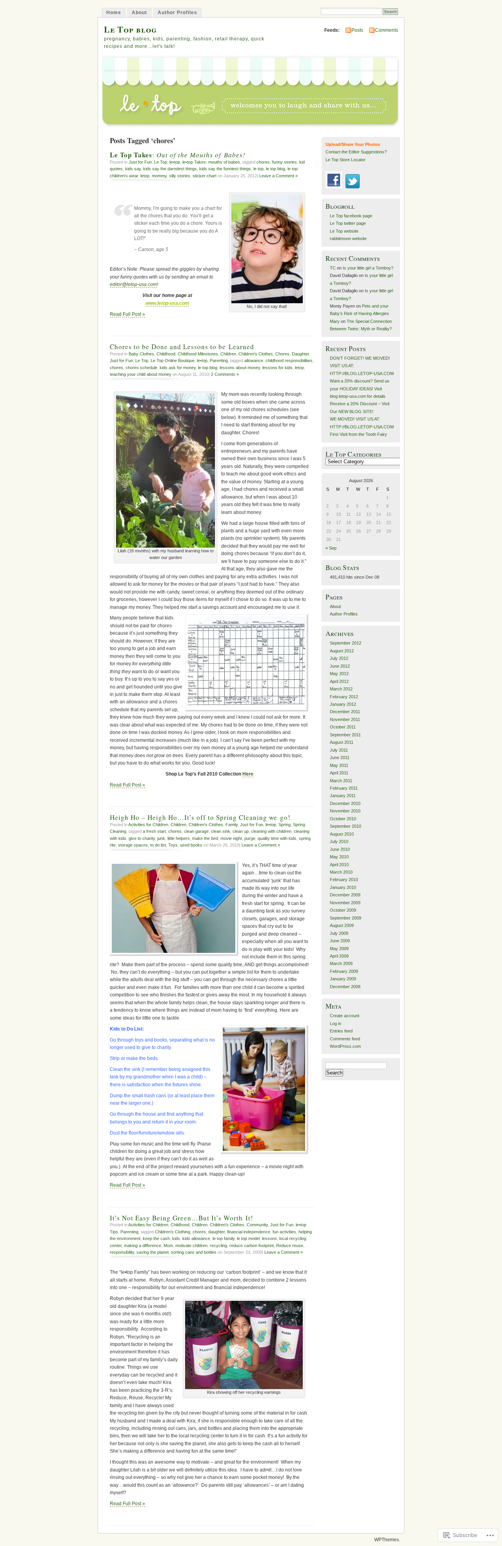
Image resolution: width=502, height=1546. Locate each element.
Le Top (160, 162)
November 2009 (345, 902)
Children (228, 353)
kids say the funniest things (225, 168)
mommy (159, 175)
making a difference (142, 1245)
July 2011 (339, 750)
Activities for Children (148, 824)
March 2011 (341, 780)
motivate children (191, 1245)
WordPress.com (345, 1046)
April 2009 (339, 956)
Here (247, 774)
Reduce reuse (289, 1245)
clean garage (196, 831)
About (139, 12)
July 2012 (339, 658)
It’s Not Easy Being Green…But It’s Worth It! (181, 1217)
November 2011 (345, 719)
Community (257, 1224)
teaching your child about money (140, 374)
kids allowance (196, 1238)
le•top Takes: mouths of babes (211, 162)
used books (191, 845)
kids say (133, 168)
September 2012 (345, 643)
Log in (335, 1023)
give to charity (142, 838)
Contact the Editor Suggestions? (356, 151)
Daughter (300, 353)
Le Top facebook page (351, 215)
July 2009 (339, 933)
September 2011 (345, 734)
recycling (218, 1245)
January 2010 (343, 887)
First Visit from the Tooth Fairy (358, 434)
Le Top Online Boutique (173, 360)
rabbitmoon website (348, 238)
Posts (357, 30)
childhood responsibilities (289, 360)
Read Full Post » (127, 314)
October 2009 (343, 910)
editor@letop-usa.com (133, 284)
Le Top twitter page (348, 223)
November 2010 (345, 811)
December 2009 (345, 894)
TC (333, 268)
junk (161, 838)
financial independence (248, 1231)
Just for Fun (140, 162)
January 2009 (343, 978)
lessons (269, 1238)
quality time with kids (277, 838)
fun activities (284, 1231)
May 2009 (339, 948)
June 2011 (339, 757)
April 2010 (339, 864)
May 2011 (339, 765)
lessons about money (240, 367)
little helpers (178, 838)
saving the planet (152, 1252)
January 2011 (343, 795)
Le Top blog (130, 29)
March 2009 (341, 963)
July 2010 (339, 841)
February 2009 (344, 971)
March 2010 (341, 872)
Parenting (219, 360)
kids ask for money (178, 367)
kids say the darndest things (170, 168)
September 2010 (345, 826)
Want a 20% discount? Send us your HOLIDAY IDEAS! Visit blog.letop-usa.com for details (359, 389)
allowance (253, 360)
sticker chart (204, 175)
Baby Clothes (141, 353)
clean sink (220, 831)
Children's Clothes (255, 353)
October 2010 (343, 818)
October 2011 (343, 727)
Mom (168, 1245)
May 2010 (339, 856)
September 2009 (345, 918)
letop (144, 175)
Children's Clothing (172, 1231)
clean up (241, 831)
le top (258, 168)
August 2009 (342, 925)
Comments (386, 30)
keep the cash (156, 1238)
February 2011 (344, 788)
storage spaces (133, 845)
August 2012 (342, 650)
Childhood (165, 353)
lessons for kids (277, 367)
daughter (216, 1231)
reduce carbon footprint (251, 1245)
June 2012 (340, 666)
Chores (282, 353)
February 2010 (344, 879)
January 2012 (343, 704)
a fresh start (154, 831)
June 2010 (340, 849)
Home (113, 12)
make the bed (205, 838)
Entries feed (341, 1031)
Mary (335, 321)
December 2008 (345, 986)
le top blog (275, 168)
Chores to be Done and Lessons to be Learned (182, 346)
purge (249, 838)
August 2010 (342, 834)
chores (263, 162)
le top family (224, 1238)
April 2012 (339, 681)
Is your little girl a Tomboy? (368, 268)
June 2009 (340, 940)
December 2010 (345, 803)
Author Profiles (177, 12)
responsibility (122, 1252)
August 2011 (341, 742)
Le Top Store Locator (346, 159)
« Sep (331, 548)
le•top (174, 162)
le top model (248, 1238)
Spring (284, 824)
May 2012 (339, 673)
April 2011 (339, 772)
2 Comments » (225, 374)
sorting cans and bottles (193, 1252)
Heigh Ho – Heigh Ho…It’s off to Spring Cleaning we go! (200, 817)
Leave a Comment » (278, 175)
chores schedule (141, 367)
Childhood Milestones (198, 353)
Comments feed (345, 1038)
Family (232, 824)
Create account (344, 1015)
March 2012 (341, 689)
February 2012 (344, 696)
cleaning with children (271, 831)
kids (176, 1238)
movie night (231, 838)
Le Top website (344, 231)
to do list (158, 845)
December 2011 (345, 711)
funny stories (284, 162)
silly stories (179, 175)
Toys (173, 845)
